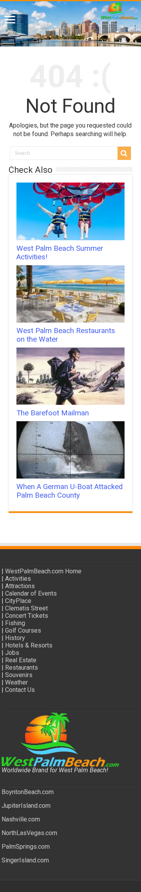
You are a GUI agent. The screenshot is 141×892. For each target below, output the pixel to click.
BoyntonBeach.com (28, 792)
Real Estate (20, 660)
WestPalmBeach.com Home (43, 571)
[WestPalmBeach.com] (70, 23)
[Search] (124, 153)
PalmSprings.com (26, 846)
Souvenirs (19, 675)
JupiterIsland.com (26, 805)
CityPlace (18, 601)
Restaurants (21, 667)
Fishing (15, 623)
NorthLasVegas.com (29, 833)
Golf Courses (23, 630)
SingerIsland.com (25, 860)
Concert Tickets (26, 615)
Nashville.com (21, 819)
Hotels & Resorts (28, 645)
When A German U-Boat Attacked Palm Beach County (69, 491)
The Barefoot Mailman (52, 413)
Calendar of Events (31, 593)
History (15, 638)
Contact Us (20, 689)
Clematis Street (26, 608)
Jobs (12, 652)
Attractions (20, 586)
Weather (16, 682)
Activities (18, 578)
